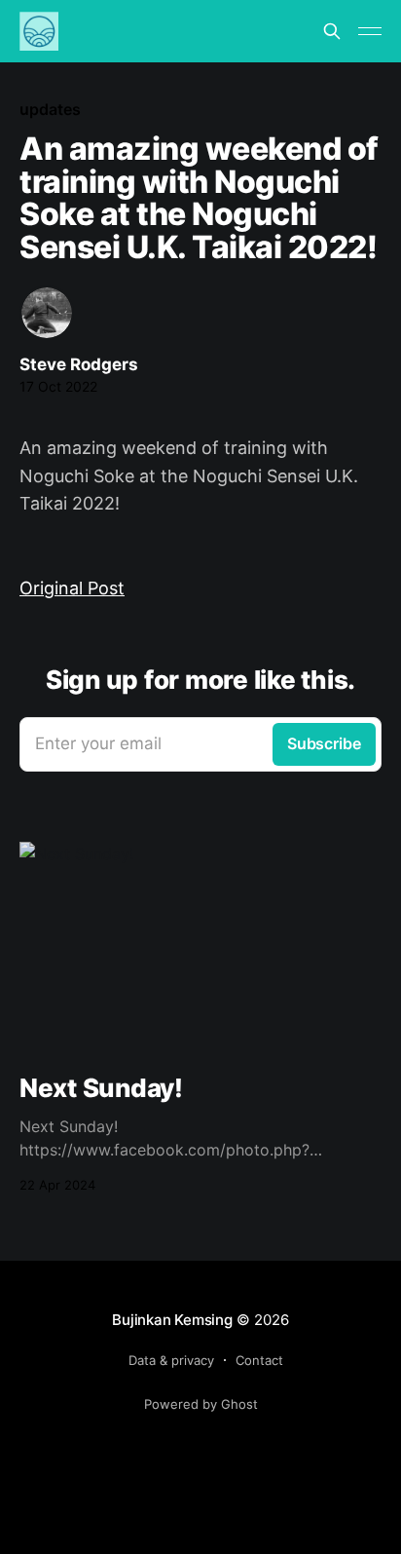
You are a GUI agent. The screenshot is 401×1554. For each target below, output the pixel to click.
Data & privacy (171, 1360)
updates (49, 109)
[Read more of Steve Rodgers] (46, 312)
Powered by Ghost (201, 1404)
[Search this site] (331, 31)
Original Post (72, 588)
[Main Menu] (369, 31)
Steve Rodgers (78, 364)
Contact (259, 1360)
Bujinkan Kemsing (172, 1319)
